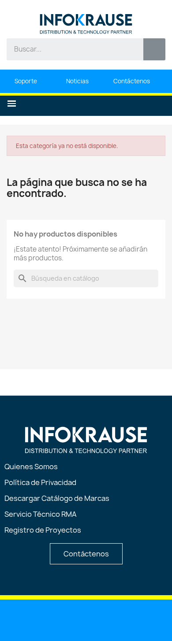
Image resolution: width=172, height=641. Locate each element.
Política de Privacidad (40, 482)
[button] (11, 103)
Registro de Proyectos (42, 530)
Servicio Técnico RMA (40, 514)
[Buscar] (154, 49)
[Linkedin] (41, 619)
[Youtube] (64, 619)
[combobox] (69, 49)
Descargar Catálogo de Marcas (56, 498)
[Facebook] (86, 619)
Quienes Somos (31, 466)
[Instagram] (109, 619)
